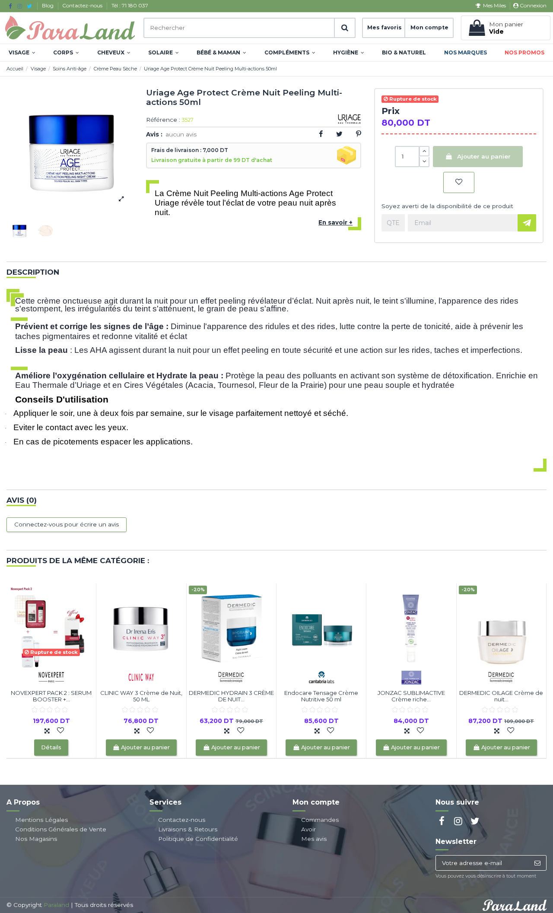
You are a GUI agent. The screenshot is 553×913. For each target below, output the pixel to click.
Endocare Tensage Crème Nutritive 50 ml (321, 696)
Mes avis (314, 838)
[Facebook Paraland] (10, 6)
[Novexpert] (51, 676)
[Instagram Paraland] (19, 6)
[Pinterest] (358, 134)
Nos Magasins (36, 838)
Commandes (320, 819)
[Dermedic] (231, 676)
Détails (51, 747)
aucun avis (181, 134)
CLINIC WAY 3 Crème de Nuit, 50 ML (141, 696)
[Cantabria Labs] (321, 676)
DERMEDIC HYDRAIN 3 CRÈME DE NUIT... (231, 696)
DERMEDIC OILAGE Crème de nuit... (501, 696)
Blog (48, 5)
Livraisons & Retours (187, 829)
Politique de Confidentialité (198, 838)
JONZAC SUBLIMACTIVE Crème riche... (411, 696)
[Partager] (321, 134)
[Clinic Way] (141, 676)
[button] (22, 52)
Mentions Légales (41, 819)
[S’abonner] (537, 863)
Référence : (163, 120)
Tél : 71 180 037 (129, 5)
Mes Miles (494, 5)
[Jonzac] (411, 676)
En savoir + (335, 222)
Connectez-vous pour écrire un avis (66, 524)
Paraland (56, 904)
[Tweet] (339, 134)
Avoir (308, 829)
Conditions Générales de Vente (60, 829)
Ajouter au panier (484, 156)
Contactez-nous (83, 5)
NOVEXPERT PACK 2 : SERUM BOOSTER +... (51, 696)
